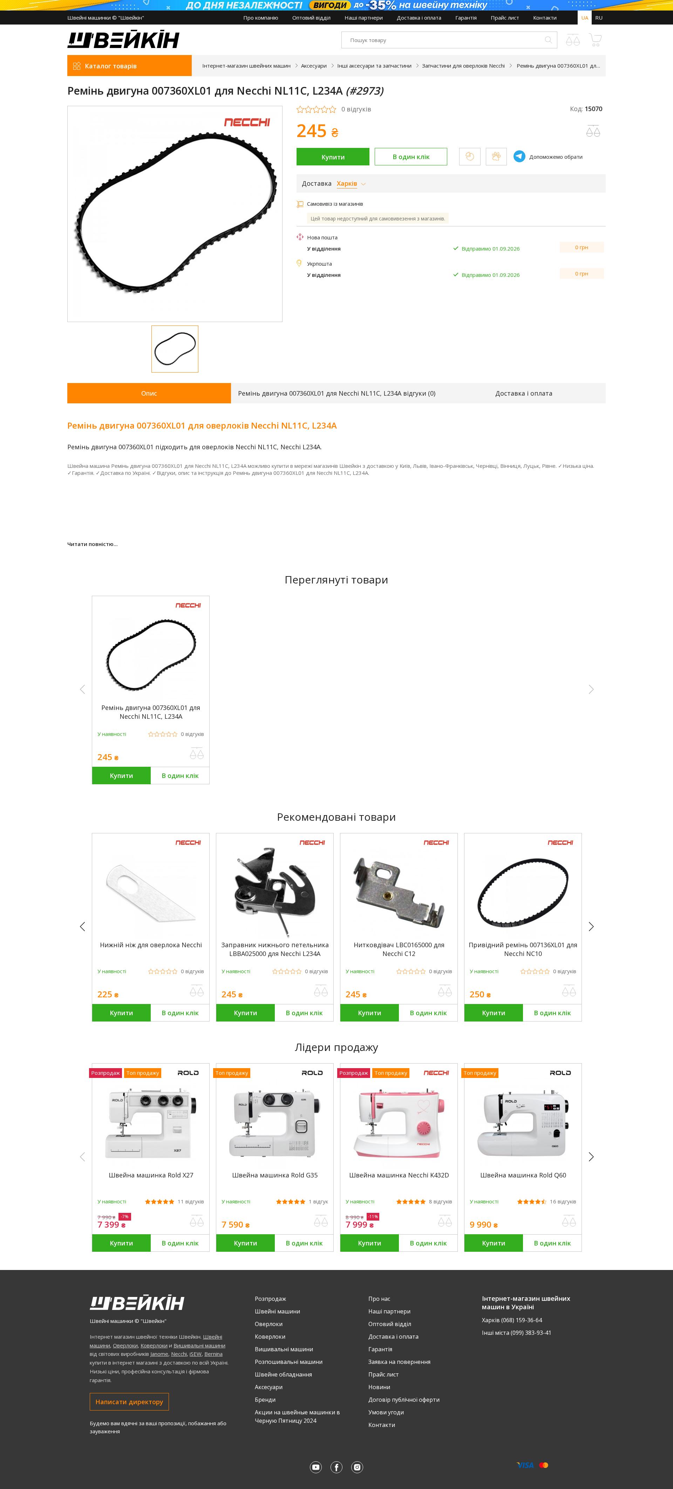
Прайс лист (505, 17)
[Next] (594, 927)
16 (563, 1201)
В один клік (411, 156)
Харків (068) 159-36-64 (512, 1320)
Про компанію (260, 17)
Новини (379, 1387)
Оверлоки (125, 1345)
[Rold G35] (274, 1166)
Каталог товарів (111, 66)
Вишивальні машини (199, 1345)
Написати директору (129, 1402)
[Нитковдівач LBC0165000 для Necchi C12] (398, 936)
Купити (333, 157)
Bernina (213, 1353)
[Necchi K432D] (398, 1166)
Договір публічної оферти (404, 1399)
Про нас (379, 1299)
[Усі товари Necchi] (247, 130)
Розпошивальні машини (288, 1362)
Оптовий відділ (311, 17)
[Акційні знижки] (336, 5)
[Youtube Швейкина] (316, 1467)
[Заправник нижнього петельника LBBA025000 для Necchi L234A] (274, 936)
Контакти (545, 17)
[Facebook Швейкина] (336, 1467)
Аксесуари (269, 1387)
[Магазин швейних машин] (123, 45)
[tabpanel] (175, 214)
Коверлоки (154, 1345)
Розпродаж (270, 1299)
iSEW (196, 1353)
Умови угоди (386, 1412)
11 (191, 1201)
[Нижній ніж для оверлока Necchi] (150, 936)
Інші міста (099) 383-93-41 (516, 1333)
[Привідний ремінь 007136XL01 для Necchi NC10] (523, 936)
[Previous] (85, 927)
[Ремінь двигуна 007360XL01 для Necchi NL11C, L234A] (150, 699)
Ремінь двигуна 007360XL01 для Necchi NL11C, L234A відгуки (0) (336, 393)
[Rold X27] (150, 1166)
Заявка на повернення (399, 1362)
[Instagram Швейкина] (357, 1467)
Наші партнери (364, 17)
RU (599, 17)
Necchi (179, 1353)
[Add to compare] (593, 131)
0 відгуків (356, 109)
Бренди (265, 1399)
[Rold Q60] (523, 1166)
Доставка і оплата (419, 17)
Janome (159, 1353)
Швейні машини (277, 1311)
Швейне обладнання (283, 1374)
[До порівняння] (197, 753)
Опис (149, 393)
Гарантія (466, 17)
